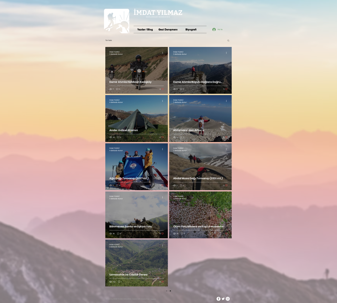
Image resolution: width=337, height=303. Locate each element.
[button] (228, 40)
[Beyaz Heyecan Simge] (223, 293)
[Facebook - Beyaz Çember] (218, 293)
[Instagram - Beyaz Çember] (228, 293)
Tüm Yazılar (108, 40)
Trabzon (153, 293)
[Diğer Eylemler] (163, 52)
